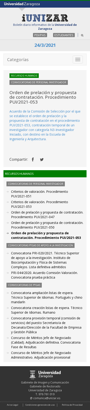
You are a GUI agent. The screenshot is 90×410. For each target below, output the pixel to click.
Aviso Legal (12, 404)
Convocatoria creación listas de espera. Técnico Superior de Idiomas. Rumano (46, 310)
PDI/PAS (40, 35)
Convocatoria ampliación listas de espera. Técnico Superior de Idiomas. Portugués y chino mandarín (46, 297)
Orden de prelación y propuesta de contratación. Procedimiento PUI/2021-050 (47, 224)
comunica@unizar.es (46, 398)
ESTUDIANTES (63, 35)
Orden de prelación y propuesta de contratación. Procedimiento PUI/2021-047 (47, 214)
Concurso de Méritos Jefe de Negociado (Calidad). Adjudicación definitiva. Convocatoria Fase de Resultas (46, 342)
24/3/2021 (45, 45)
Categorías (18, 59)
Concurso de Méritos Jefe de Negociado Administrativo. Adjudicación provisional (41, 355)
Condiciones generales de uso (40, 404)
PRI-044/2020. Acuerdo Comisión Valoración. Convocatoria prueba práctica (44, 274)
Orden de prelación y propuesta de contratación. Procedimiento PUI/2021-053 (46, 235)
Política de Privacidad (72, 404)
